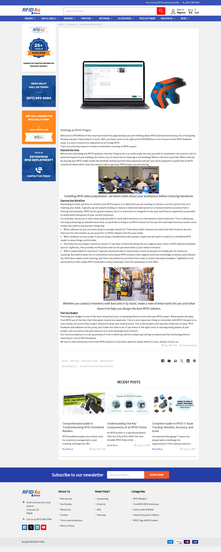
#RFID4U (74, 360)
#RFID (65, 360)
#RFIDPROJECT (70, 366)
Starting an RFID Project (75, 130)
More (183, 18)
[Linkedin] (188, 361)
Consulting (102, 498)
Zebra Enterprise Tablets (146, 514)
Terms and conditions (71, 520)
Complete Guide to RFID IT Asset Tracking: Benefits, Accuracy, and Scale (172, 427)
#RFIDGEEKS (106, 360)
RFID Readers (140, 498)
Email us (101, 504)
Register (181, 12)
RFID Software (147, 18)
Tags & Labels (48, 18)
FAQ (99, 509)
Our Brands (66, 504)
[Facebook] (163, 361)
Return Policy (67, 525)
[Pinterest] (194, 361)
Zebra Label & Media (143, 509)
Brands (29, 18)
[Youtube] (43, 527)
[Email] (169, 361)
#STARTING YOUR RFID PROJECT (97, 366)
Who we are (66, 498)
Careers (64, 514)
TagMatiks (73, 247)
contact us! (172, 341)
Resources (167, 18)
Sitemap (101, 514)
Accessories (124, 18)
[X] (181, 361)
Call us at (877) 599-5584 (38, 519)
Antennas (104, 18)
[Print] (175, 361)
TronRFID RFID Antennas (146, 504)
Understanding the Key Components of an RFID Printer (127, 425)
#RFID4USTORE (89, 360)
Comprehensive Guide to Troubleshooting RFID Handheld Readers (83, 427)
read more (67, 449)
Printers (86, 18)
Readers (68, 18)
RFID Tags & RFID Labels (145, 520)
